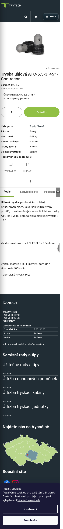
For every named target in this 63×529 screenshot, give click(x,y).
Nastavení (30, 509)
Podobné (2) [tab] (52, 191)
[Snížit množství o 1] (4, 112)
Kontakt (10, 303)
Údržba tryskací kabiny (23, 392)
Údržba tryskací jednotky (25, 406)
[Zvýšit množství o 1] (19, 112)
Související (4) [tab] (29, 191)
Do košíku (42, 112)
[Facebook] (30, 181)
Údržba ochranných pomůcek (30, 378)
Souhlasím (30, 520)
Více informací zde (29, 500)
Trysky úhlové (37, 126)
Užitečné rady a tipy (21, 364)
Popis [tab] (7, 191)
